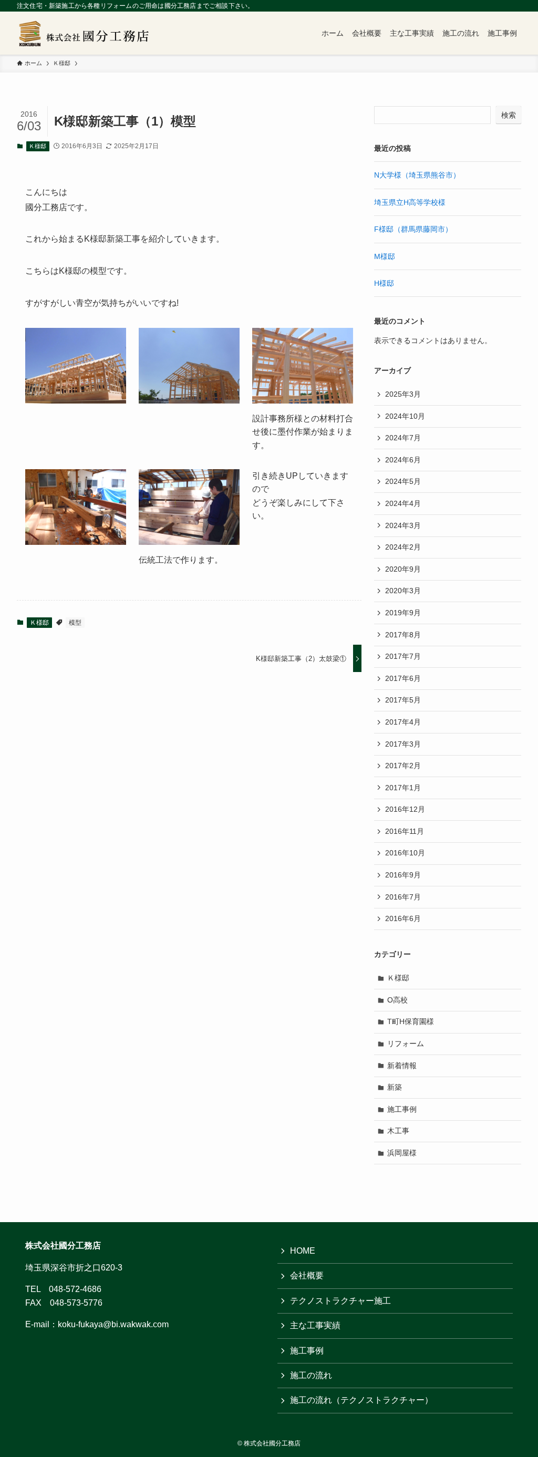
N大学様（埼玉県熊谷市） (417, 175)
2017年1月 (403, 787)
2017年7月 (403, 656)
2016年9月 (403, 875)
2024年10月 (405, 416)
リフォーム (405, 1043)
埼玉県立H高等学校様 (410, 202)
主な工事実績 (315, 1325)
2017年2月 (403, 765)
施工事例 (402, 1109)
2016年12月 (405, 809)
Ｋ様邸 (37, 146)
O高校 (397, 1000)
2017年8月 (403, 635)
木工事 (398, 1131)
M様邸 (384, 256)
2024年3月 (403, 525)
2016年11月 (404, 831)
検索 (508, 115)
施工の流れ (311, 1375)
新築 (394, 1087)
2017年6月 (403, 678)
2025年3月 (403, 394)
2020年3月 (403, 590)
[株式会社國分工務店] (87, 33)
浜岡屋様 (402, 1153)
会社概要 (307, 1275)
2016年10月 (405, 853)
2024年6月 (403, 460)
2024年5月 (403, 481)
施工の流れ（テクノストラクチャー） (361, 1400)
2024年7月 (403, 437)
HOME (302, 1250)
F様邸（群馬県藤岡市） (413, 229)
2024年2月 (403, 547)
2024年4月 (403, 503)
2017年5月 (403, 700)
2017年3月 (403, 744)
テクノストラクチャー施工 (340, 1300)
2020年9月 (403, 569)
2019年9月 (403, 612)
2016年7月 (403, 897)
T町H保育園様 (410, 1021)
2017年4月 (403, 722)
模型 (75, 622)
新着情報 (402, 1065)
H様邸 (384, 283)
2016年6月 (403, 918)
